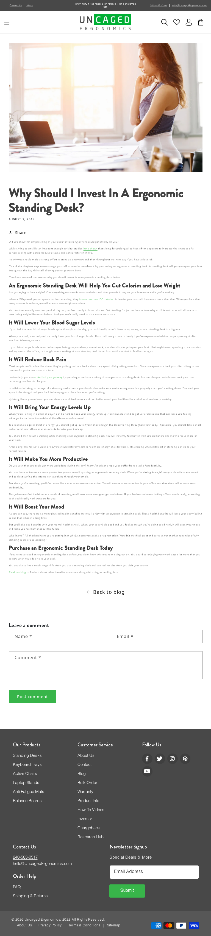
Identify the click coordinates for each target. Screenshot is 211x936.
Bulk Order (87, 783)
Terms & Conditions (84, 925)
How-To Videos (90, 810)
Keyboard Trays (27, 765)
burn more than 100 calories (96, 299)
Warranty (85, 792)
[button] (7, 22)
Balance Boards (27, 801)
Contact (84, 765)
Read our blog (17, 572)
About (29, 5)
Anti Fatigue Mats (28, 792)
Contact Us (16, 5)
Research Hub (90, 837)
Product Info (88, 801)
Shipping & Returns (30, 896)
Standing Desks (27, 756)
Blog (81, 774)
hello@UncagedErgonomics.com (189, 5)
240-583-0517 (158, 5)
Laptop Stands (26, 783)
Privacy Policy (50, 925)
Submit (127, 891)
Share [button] (21, 232)
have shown (91, 249)
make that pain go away (48, 377)
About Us (86, 756)
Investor (84, 819)
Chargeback (88, 828)
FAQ (17, 887)
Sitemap (113, 925)
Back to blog (108, 592)
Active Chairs (25, 774)
